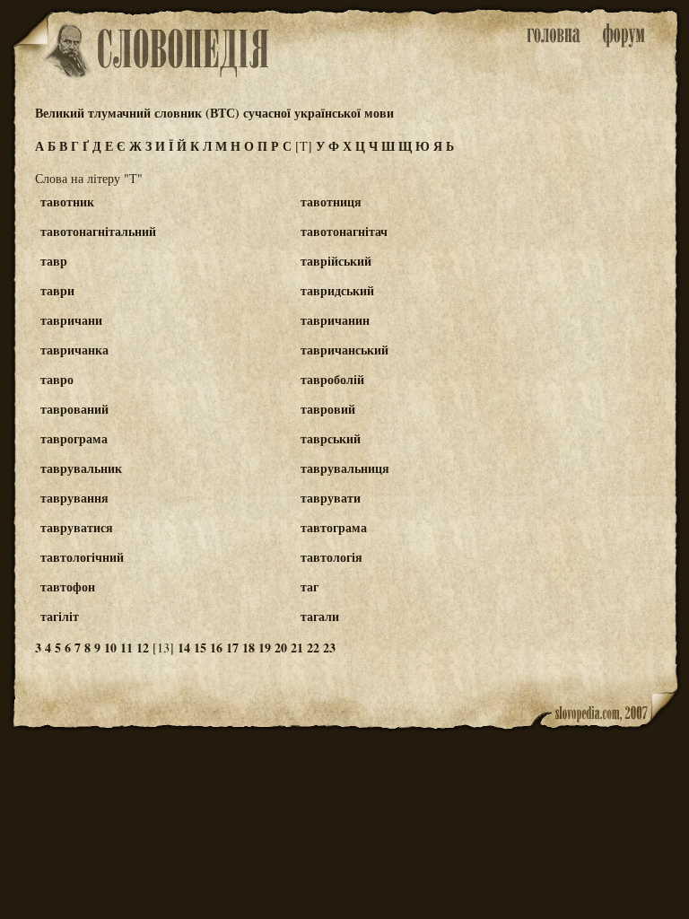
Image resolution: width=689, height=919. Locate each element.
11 (126, 647)
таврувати (331, 497)
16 (216, 647)
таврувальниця (345, 468)
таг (309, 586)
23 (329, 647)
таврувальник (81, 468)
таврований (74, 408)
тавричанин (335, 320)
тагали (320, 616)
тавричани (71, 320)
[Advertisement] (607, 270)
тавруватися (76, 527)
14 (184, 647)
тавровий (328, 408)
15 (200, 647)
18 (248, 647)
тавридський (337, 290)
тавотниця (331, 201)
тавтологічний (82, 556)
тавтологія (331, 556)
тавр (53, 260)
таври (57, 290)
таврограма (74, 438)
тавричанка (74, 349)
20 (281, 647)
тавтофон (67, 586)
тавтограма (334, 527)
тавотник (67, 201)
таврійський (336, 260)
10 (110, 647)
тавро (57, 379)
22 (313, 647)
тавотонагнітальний (98, 231)
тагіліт (59, 616)
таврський (331, 438)
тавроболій (332, 379)
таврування (74, 497)
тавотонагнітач (344, 231)
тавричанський (344, 349)
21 (297, 647)
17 (232, 647)
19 (264, 647)
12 (142, 647)
